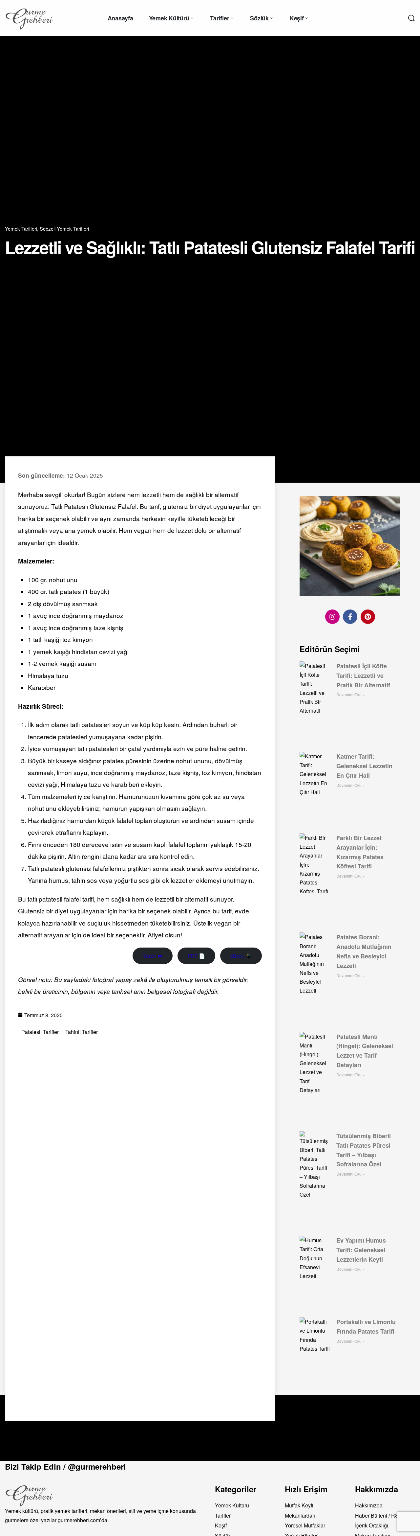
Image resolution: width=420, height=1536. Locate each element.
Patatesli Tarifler (40, 1032)
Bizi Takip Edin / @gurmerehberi (65, 1466)
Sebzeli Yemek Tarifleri (64, 228)
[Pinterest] (368, 616)
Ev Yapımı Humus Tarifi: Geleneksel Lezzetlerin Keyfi (361, 1250)
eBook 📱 (241, 955)
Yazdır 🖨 (152, 955)
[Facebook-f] (350, 616)
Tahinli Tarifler (81, 1032)
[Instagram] (332, 616)
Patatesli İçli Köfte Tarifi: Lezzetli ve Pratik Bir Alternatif (363, 675)
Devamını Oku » (350, 694)
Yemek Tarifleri (21, 228)
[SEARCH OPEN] (411, 18)
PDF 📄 (196, 955)
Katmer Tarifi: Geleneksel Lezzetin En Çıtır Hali (364, 766)
